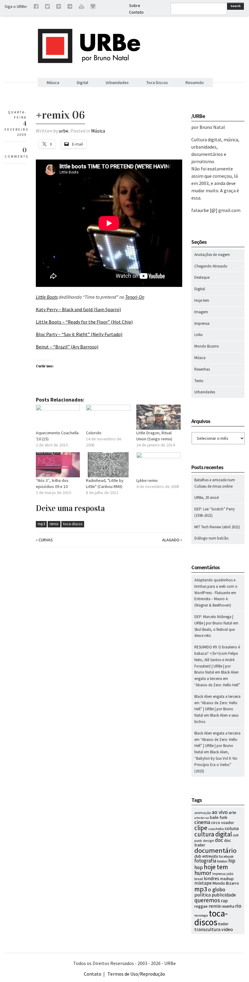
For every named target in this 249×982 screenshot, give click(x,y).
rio (238, 905)
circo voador (222, 822)
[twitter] (47, 7)
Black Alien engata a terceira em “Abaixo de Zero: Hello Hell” (217, 679)
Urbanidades (117, 82)
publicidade (224, 895)
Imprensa (202, 323)
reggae (201, 906)
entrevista (210, 856)
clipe (200, 828)
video (227, 929)
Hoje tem (201, 300)
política (202, 895)
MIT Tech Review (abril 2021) (217, 527)
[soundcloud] (69, 7)
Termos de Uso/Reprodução (136, 974)
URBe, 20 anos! (206, 497)
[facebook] (36, 7)
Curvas (46, 540)
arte (232, 812)
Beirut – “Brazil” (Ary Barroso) (67, 347)
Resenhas (202, 369)
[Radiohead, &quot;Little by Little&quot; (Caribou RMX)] (108, 464)
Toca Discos (157, 82)
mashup (227, 878)
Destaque (202, 277)
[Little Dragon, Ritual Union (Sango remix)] (158, 417)
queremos (207, 900)
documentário (215, 850)
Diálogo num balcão (211, 538)
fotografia (205, 860)
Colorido (93, 433)
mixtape (203, 883)
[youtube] (81, 7)
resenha (228, 906)
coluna (232, 828)
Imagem (201, 311)
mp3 (41, 523)
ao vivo (220, 812)
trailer (223, 924)
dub (197, 856)
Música (53, 82)
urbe (63, 131)
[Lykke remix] (158, 464)
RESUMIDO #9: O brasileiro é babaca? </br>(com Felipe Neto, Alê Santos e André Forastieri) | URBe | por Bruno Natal (217, 659)
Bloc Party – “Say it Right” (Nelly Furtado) (79, 334)
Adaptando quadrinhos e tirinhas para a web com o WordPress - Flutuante (215, 586)
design (208, 840)
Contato (136, 12)
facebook (226, 856)
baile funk (218, 817)
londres (211, 878)
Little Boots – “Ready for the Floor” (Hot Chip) (84, 322)
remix (54, 523)
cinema (202, 822)
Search (235, 6)
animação (202, 812)
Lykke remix (147, 480)
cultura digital (213, 834)
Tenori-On (134, 297)
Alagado (170, 540)
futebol (222, 861)
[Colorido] (108, 417)
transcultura (207, 929)
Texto (198, 380)
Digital (82, 82)
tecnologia (201, 915)
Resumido (195, 82)
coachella (216, 828)
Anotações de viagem (212, 254)
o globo (216, 889)
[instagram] (92, 7)
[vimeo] (58, 7)
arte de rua (201, 818)
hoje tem (216, 867)
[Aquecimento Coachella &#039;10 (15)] (58, 417)
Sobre (134, 5)
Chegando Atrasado (210, 266)
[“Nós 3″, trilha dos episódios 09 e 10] (58, 464)
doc (219, 840)
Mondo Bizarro (206, 346)
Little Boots (47, 297)
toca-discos (72, 523)
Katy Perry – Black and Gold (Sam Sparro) (78, 309)
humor (202, 872)
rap (224, 900)
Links (198, 334)
